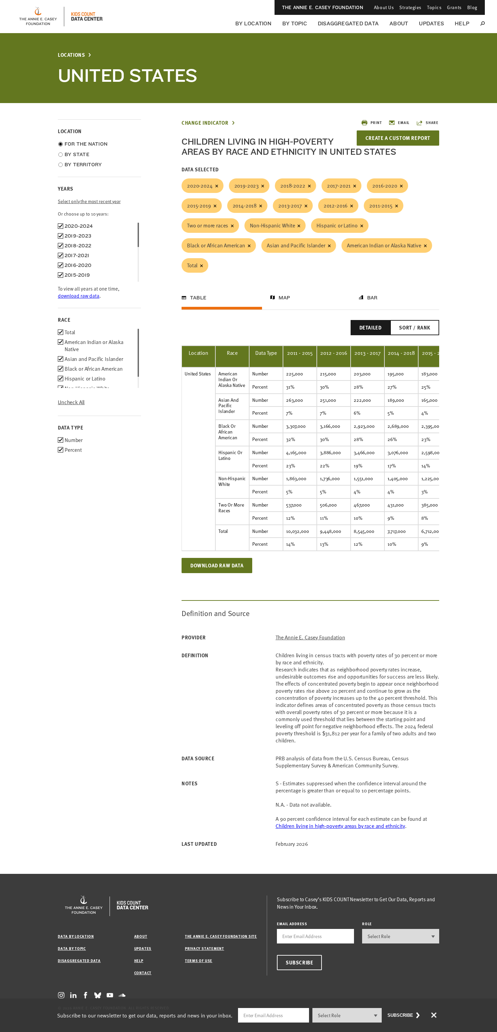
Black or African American (216, 245)
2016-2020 (384, 185)
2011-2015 (381, 205)
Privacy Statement (204, 948)
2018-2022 (292, 185)
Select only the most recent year (89, 201)
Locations (71, 54)
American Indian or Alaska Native (384, 245)
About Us (384, 7)
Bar (372, 298)
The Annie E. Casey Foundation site (221, 936)
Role (367, 923)
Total (192, 265)
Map (284, 298)
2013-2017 (290, 205)
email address (292, 923)
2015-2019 (199, 205)
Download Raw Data (216, 565)
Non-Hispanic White (272, 225)
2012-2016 (336, 205)
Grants (454, 7)
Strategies (410, 7)
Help (462, 23)
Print (376, 122)
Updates (431, 23)
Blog (472, 7)
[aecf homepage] (38, 16)
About (398, 23)
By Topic (294, 23)
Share (432, 122)
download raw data (78, 295)
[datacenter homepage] (87, 16)
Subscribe (299, 962)
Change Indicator (205, 122)
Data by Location (76, 936)
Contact (142, 972)
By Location (253, 23)
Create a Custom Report (397, 138)
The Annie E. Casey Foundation (322, 7)
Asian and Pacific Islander (296, 245)
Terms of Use (198, 960)
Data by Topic (72, 948)
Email (403, 122)
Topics (434, 7)
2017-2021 (339, 185)
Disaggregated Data (348, 23)
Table (198, 298)
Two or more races (207, 225)
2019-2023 (246, 185)
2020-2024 (200, 185)
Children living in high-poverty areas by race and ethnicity (340, 826)
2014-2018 (245, 205)
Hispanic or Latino (336, 225)
